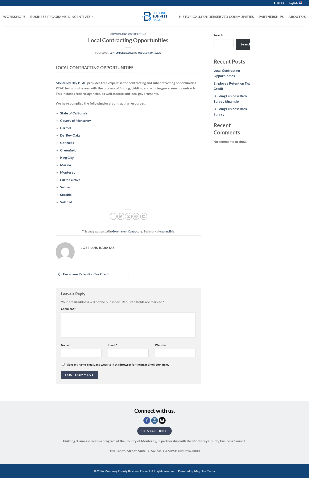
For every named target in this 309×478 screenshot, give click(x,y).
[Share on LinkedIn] (143, 216)
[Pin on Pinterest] (135, 216)
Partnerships (271, 17)
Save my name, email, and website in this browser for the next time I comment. (118, 364)
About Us (297, 17)
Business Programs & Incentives (60, 17)
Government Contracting (128, 34)
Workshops (14, 17)
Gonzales (67, 143)
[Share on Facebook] (113, 216)
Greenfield (68, 150)
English (293, 3)
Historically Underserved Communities (216, 17)
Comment (68, 309)
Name (66, 345)
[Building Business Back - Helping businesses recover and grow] (154, 16)
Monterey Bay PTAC (71, 83)
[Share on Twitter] (120, 216)
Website (160, 345)
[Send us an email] (282, 3)
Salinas (65, 187)
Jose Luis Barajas (149, 52)
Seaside (66, 195)
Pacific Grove (70, 180)
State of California (73, 113)
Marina (65, 165)
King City (67, 157)
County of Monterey (75, 120)
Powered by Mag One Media (196, 471)
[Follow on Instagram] (278, 3)
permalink (167, 231)
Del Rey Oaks (70, 135)
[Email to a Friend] (128, 216)
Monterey (67, 172)
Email (112, 345)
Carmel (65, 128)
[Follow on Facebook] (274, 3)
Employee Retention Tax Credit (86, 274)
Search (218, 35)
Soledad (66, 202)
